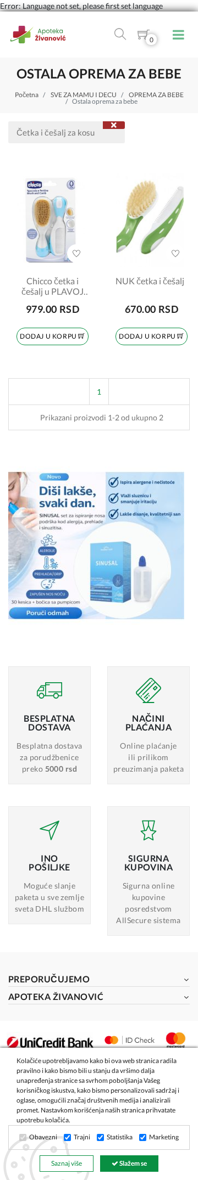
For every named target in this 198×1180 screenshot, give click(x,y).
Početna (26, 95)
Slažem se (132, 1163)
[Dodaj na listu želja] (76, 253)
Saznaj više (66, 1163)
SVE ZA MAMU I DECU (84, 95)
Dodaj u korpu (49, 336)
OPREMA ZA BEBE (156, 95)
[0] (144, 36)
